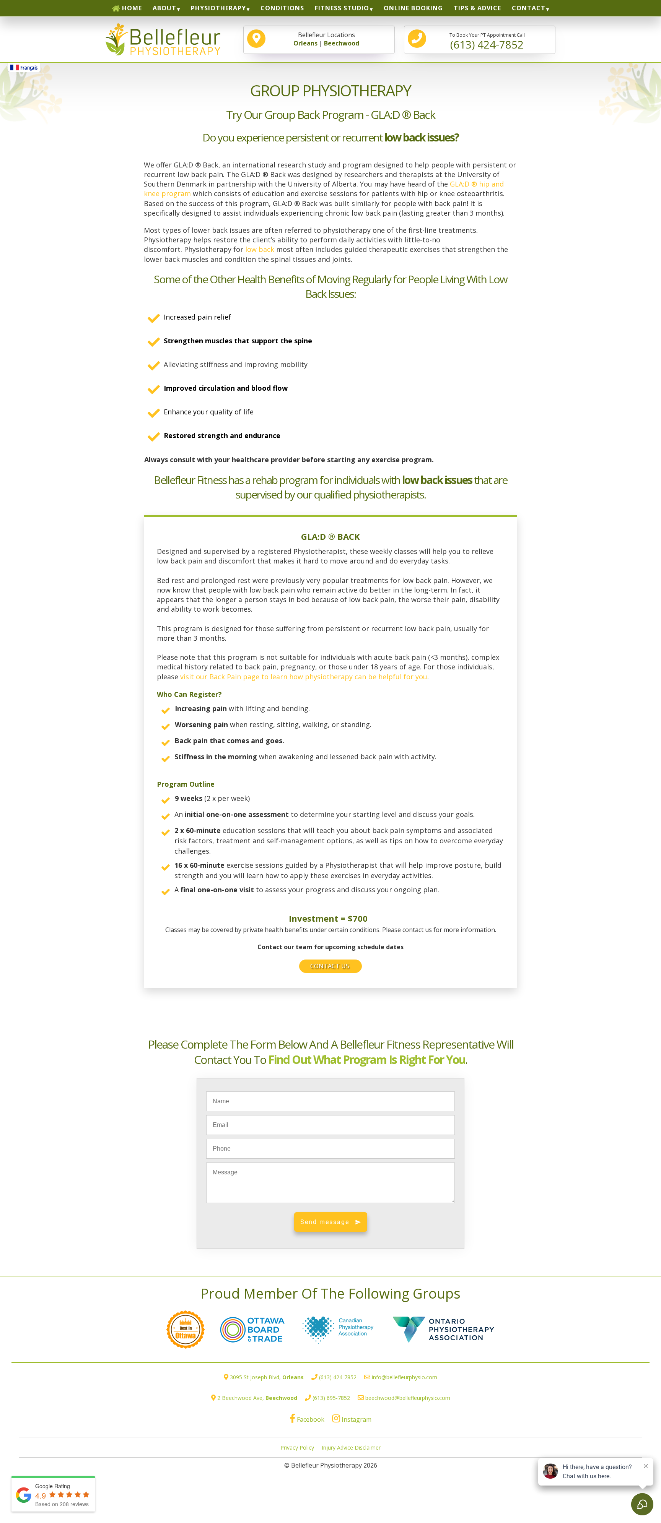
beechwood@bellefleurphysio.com (407, 1397)
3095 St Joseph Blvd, (267, 1377)
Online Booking (413, 8)
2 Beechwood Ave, (257, 1397)
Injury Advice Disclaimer (351, 1447)
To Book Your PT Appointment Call (487, 42)
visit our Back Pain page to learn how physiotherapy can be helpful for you (303, 676)
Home (132, 8)
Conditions (282, 8)
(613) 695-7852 (331, 1397)
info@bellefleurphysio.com (404, 1377)
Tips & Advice (477, 8)
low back (260, 249)
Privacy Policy (297, 1447)
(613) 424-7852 (338, 1377)
